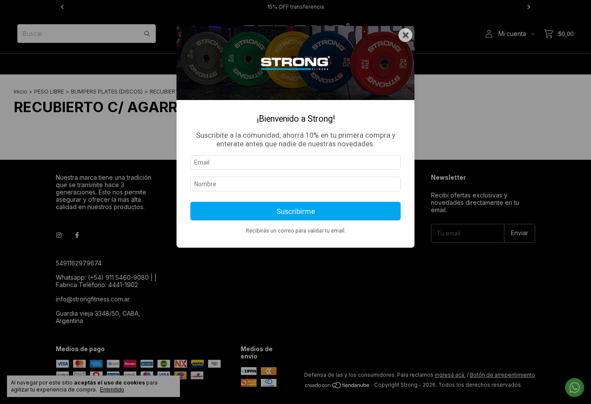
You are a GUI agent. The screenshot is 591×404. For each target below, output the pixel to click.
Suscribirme (295, 211)
